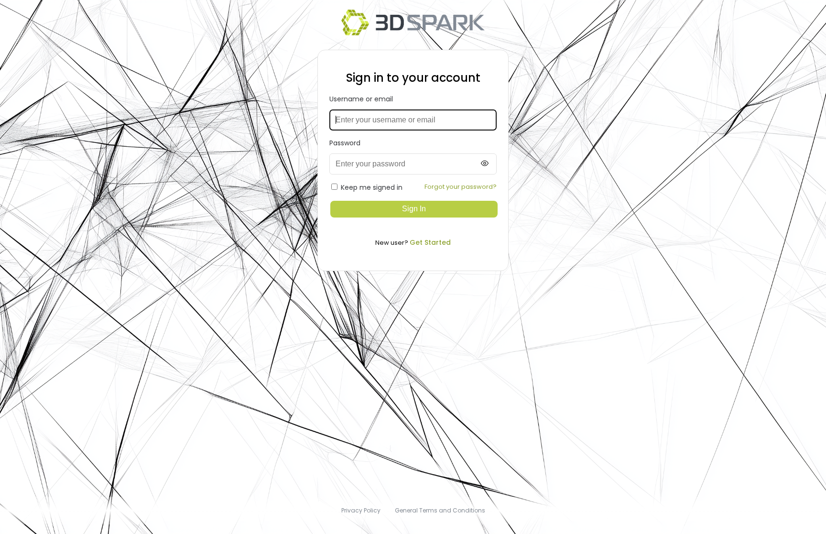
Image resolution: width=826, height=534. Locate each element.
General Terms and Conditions (440, 510)
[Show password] (485, 163)
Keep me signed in (371, 187)
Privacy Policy (360, 510)
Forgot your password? (460, 186)
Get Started (430, 242)
